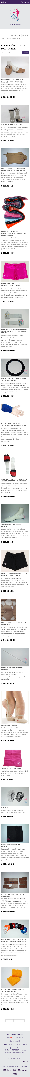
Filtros (26, 52)
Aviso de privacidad (15, 1041)
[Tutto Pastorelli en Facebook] (24, 1062)
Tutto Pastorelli (10, 1066)
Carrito (26, 2)
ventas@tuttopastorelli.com (15, 1048)
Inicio (2, 38)
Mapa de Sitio (17, 1058)
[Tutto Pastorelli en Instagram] (27, 1062)
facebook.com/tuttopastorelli (15, 1052)
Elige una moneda (16, 35)
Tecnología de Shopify (21, 1066)
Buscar (10, 1058)
